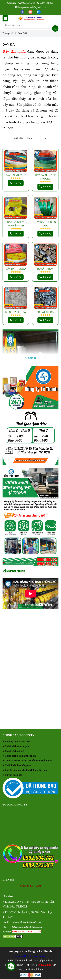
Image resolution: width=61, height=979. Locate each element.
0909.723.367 (46, 3)
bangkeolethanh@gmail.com (32, 7)
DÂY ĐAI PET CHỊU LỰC (45, 224)
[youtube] (31, 11)
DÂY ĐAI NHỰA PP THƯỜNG (45, 177)
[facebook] (23, 11)
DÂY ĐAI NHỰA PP (15, 175)
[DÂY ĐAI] (31, 18)
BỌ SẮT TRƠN (45, 268)
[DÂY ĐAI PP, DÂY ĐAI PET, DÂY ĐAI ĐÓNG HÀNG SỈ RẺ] (15, 161)
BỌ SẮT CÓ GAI (45, 312)
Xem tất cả (30, 357)
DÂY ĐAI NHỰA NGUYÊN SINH (15, 224)
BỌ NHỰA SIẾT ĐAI (15, 312)
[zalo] (38, 11)
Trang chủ (8, 33)
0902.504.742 (28, 3)
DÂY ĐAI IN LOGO (16, 268)
